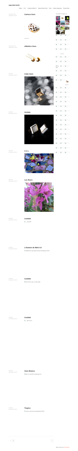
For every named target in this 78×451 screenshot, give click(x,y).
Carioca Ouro (29, 14)
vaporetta (11, 73)
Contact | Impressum (57, 8)
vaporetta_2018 (12, 14)
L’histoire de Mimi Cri (32, 8)
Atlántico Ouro (30, 46)
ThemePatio (66, 447)
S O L (25, 8)
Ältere (53, 440)
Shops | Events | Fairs (42, 8)
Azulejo (27, 112)
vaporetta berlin (14, 5)
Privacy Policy (66, 8)
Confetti (27, 219)
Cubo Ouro (28, 74)
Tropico (20, 8)
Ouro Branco (29, 371)
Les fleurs (28, 180)
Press (50, 8)
